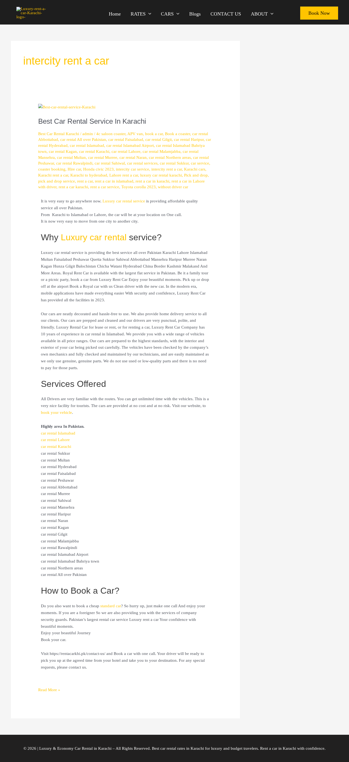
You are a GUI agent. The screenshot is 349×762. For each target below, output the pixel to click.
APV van (135, 134)
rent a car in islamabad (114, 181)
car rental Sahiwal (110, 163)
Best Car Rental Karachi (58, 134)
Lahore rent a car (123, 175)
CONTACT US (225, 13)
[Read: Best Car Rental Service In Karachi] (66, 107)
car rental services (142, 163)
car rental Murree (102, 157)
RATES (138, 13)
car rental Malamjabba (161, 151)
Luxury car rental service (124, 201)
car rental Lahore (126, 151)
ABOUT (259, 13)
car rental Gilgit (158, 139)
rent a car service (104, 187)
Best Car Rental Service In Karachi (92, 121)
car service (200, 163)
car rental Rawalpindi (74, 163)
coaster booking (51, 169)
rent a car (85, 181)
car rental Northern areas (170, 157)
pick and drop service (56, 181)
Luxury (75, 237)
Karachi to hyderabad (88, 175)
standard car (110, 606)
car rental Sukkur (174, 163)
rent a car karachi (73, 187)
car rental (108, 237)
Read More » (49, 689)
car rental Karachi (94, 151)
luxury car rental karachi (161, 175)
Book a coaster (177, 134)
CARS (167, 13)
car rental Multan (71, 157)
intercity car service (132, 169)
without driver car (173, 187)
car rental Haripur (189, 139)
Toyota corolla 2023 (138, 187)
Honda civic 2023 (98, 169)
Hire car (74, 169)
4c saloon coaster (110, 134)
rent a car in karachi (152, 181)
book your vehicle (56, 412)
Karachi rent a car (53, 175)
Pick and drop (196, 175)
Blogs (195, 13)
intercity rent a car (166, 169)
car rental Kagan (63, 151)
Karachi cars (194, 169)
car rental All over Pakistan (83, 139)
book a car (154, 134)
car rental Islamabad (87, 145)
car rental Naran (133, 157)
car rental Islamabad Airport (130, 145)
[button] (148, 13)
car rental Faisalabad (125, 139)
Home (115, 13)
